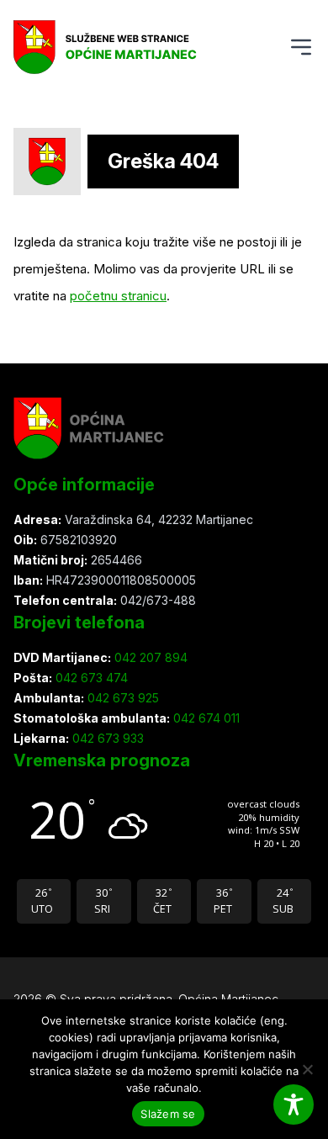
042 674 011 (205, 718)
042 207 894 (149, 657)
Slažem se (167, 1113)
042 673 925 (121, 698)
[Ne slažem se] (307, 1069)
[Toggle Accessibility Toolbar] (293, 1104)
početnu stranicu (118, 296)
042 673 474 (90, 677)
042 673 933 (106, 738)
